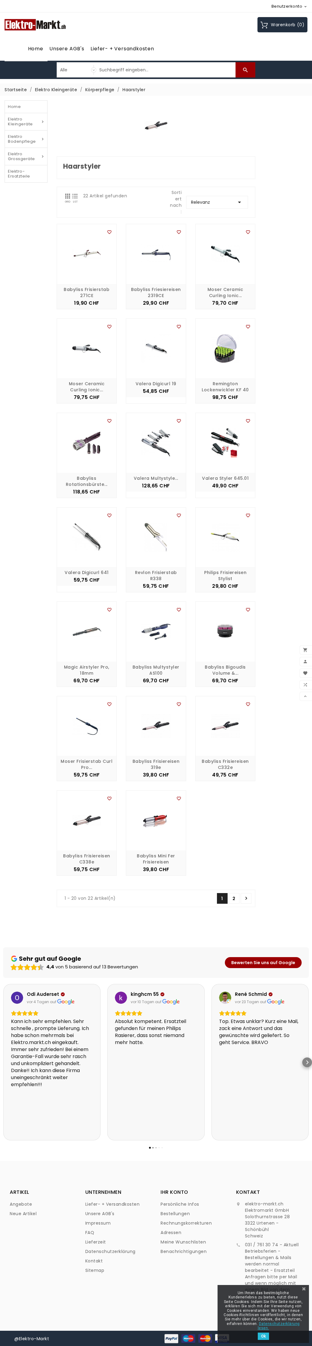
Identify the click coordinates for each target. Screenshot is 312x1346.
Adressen (171, 1232)
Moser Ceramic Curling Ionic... (225, 292)
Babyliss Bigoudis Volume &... (225, 670)
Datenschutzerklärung (110, 1251)
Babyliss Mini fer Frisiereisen (156, 859)
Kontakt (94, 1261)
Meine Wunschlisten (183, 1242)
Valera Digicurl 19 (156, 384)
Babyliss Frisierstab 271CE (86, 292)
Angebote (21, 1204)
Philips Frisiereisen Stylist (225, 575)
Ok (263, 1336)
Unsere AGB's (66, 48)
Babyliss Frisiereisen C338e (86, 859)
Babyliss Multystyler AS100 (156, 670)
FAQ (89, 1232)
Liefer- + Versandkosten (122, 48)
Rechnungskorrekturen (186, 1223)
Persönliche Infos (180, 1204)
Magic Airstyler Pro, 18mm (86, 670)
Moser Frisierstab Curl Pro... (86, 764)
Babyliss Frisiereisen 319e (156, 764)
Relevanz (217, 202)
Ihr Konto (174, 1192)
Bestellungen (175, 1214)
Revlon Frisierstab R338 (156, 575)
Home (35, 48)
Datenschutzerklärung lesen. (279, 1326)
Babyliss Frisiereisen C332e (225, 764)
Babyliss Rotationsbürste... (87, 481)
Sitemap (95, 1270)
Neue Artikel (23, 1214)
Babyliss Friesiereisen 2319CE (156, 292)
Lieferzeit (95, 1242)
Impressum (98, 1223)
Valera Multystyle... (156, 478)
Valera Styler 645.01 (225, 478)
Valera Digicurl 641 (87, 572)
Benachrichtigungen (184, 1251)
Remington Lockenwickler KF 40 (225, 387)
